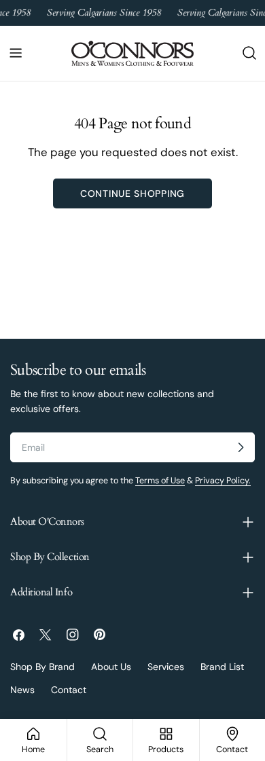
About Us (111, 667)
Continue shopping (132, 193)
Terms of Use (160, 480)
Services (165, 667)
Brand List (222, 667)
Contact (68, 690)
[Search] (249, 53)
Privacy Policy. (223, 480)
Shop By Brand (42, 667)
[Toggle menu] (15, 53)
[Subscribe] (240, 447)
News (22, 690)
